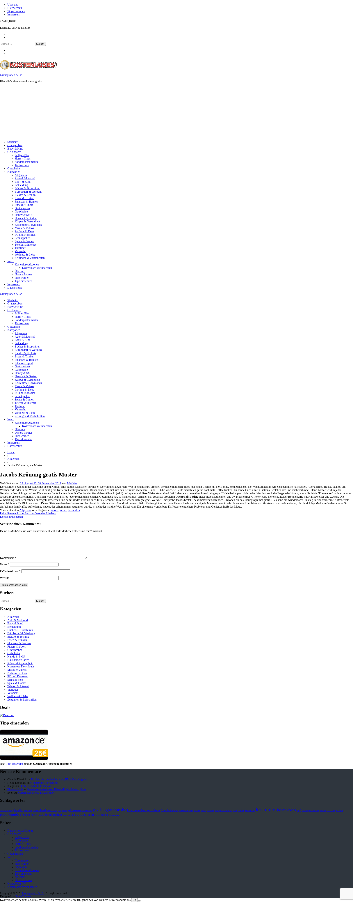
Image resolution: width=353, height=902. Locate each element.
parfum (323, 810)
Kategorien (13, 171)
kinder (241, 810)
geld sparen (74, 810)
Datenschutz (14, 287)
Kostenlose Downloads (28, 224)
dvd (59, 810)
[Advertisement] (110, 111)
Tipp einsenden (16, 11)
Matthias (72, 483)
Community (21, 860)
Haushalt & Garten (26, 218)
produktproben (28, 814)
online (305, 810)
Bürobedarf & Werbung (28, 191)
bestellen (18, 810)
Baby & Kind (15, 148)
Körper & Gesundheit (27, 221)
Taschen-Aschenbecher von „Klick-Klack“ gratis (59, 779)
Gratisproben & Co (11, 75)
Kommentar (8, 557)
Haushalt (184, 811)
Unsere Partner (23, 274)
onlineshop (314, 810)
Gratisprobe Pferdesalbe (44, 782)
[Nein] (139, 900)
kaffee (63, 510)
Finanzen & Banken (26, 201)
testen (104, 814)
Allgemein (21, 175)
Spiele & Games (24, 241)
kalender (210, 810)
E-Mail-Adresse (10, 571)
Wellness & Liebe (25, 254)
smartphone (73, 815)
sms (81, 815)
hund (190, 810)
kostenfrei (74, 510)
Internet (197, 810)
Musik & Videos (24, 228)
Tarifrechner (22, 165)
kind (235, 811)
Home (11, 452)
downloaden (52, 810)
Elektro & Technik (25, 194)
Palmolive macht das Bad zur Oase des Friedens (28, 513)
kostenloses (286, 810)
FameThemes (23, 896)
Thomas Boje (15, 789)
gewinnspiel (86, 810)
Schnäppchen (22, 238)
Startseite (12, 141)
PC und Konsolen (25, 234)
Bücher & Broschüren (27, 188)
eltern (64, 811)
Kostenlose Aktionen (27, 264)
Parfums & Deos (24, 231)
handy (177, 811)
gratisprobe (115, 809)
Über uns (12, 4)
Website (4, 578)
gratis (99, 809)
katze (217, 810)
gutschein (153, 810)
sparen (89, 814)
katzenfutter (226, 810)
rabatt (41, 815)
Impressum (13, 14)
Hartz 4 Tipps (23, 158)
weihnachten (114, 815)
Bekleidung (21, 185)
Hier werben (14, 7)
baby (10, 810)
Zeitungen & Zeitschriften (30, 257)
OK (134, 900)
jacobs (54, 510)
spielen (98, 815)
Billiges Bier (22, 155)
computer (28, 811)
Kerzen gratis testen (11, 516)
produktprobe (9, 814)
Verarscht (20, 251)
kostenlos (266, 809)
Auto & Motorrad (25, 178)
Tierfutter (20, 247)
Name (4, 564)
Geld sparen (14, 151)
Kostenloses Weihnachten (37, 267)
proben (339, 810)
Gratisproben (14, 145)
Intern (10, 261)
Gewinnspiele (15, 853)
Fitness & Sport (24, 204)
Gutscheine (13, 168)
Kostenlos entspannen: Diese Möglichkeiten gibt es (56, 789)
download (39, 810)
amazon (4, 810)
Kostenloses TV (16, 883)
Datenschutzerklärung (20, 830)
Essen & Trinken (24, 198)
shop (65, 815)
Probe (331, 810)
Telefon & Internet (25, 244)
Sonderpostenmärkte (26, 161)
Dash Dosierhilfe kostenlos (35, 786)
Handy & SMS (23, 214)
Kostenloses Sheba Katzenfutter (35, 792)
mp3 (299, 810)
